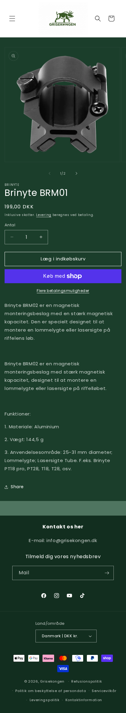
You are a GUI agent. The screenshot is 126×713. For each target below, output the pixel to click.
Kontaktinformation (83, 699)
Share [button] (17, 487)
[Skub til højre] (76, 173)
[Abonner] (106, 573)
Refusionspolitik (86, 681)
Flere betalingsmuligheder (63, 290)
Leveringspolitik (45, 699)
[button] (12, 18)
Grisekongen (52, 681)
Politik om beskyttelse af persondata (50, 690)
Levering (43, 215)
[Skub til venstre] (49, 173)
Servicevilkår (104, 690)
